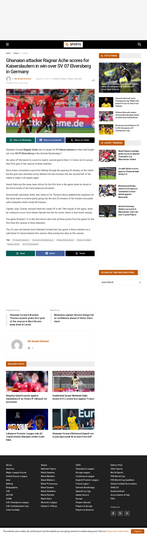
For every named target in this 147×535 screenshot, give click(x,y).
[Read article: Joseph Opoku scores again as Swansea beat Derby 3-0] (107, 173)
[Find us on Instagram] (127, 513)
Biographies (12, 487)
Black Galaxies (48, 472)
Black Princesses (49, 484)
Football (25, 53)
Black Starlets (47, 495)
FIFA (113, 499)
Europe (79, 499)
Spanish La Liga (83, 491)
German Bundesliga (85, 487)
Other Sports (117, 469)
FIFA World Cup (118, 476)
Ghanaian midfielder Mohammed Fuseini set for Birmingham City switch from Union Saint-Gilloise (119, 86)
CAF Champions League (17, 502)
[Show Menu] (7, 44)
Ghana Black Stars (65, 240)
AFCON (9, 495)
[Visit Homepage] (73, 44)
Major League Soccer (16, 472)
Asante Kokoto (118, 491)
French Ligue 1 (83, 484)
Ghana (16, 53)
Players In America (85, 510)
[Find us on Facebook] (113, 513)
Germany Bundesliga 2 (42, 240)
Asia (8, 480)
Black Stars (46, 499)
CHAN (9, 499)
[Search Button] (139, 44)
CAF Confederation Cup (17, 506)
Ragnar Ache (13, 244)
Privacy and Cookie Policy (117, 531)
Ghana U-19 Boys (49, 506)
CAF (8, 491)
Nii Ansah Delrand (23, 79)
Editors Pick (116, 465)
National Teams (48, 469)
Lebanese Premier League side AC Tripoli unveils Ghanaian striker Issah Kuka (25, 436)
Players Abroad (74, 79)
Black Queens (47, 487)
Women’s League (49, 502)
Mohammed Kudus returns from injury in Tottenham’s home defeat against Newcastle (128, 191)
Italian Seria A (82, 495)
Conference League (85, 476)
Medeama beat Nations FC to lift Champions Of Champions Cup (127, 128)
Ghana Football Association (124, 484)
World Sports (117, 472)
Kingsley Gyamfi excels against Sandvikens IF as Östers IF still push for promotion (26, 398)
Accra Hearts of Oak (120, 495)
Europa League (83, 472)
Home (8, 53)
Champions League (85, 469)
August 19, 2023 (42, 79)
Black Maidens (48, 476)
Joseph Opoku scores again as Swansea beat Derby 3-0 (128, 171)
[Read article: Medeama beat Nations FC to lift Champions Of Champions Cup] (106, 129)
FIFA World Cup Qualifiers (123, 480)
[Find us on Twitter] (120, 513)
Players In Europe (84, 506)
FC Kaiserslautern (21, 240)
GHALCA (115, 487)
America (10, 469)
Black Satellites (48, 491)
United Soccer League (16, 476)
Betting (9, 484)
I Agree (137, 531)
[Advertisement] (73, 20)
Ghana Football (84, 240)
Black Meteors (48, 480)
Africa (9, 465)
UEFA (78, 465)
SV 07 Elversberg (30, 244)
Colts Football (13, 510)
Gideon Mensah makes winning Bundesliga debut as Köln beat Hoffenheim (127, 115)
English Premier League (87, 480)
